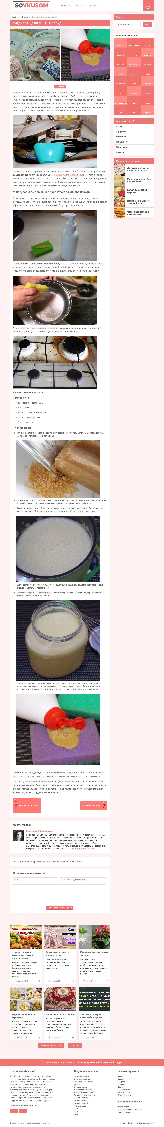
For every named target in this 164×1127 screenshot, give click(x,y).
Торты (76, 1114)
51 (107, 1037)
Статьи (25, 17)
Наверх (75, 1046)
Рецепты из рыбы (81, 1103)
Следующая (91, 805)
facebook (12, 1111)
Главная (15, 17)
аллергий (31, 103)
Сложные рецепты (125, 1112)
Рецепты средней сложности (130, 1109)
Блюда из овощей (81, 1076)
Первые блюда (124, 1092)
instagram (21, 1111)
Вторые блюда (124, 1090)
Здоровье (121, 131)
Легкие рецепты (124, 1107)
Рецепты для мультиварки (85, 1095)
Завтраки (121, 1082)
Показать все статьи (51, 1046)
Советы (60, 86)
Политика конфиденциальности (140, 1123)
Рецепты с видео (81, 1106)
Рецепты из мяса (81, 1101)
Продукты (121, 147)
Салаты (77, 1109)
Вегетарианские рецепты (84, 1082)
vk (16, 1111)
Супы (76, 1111)
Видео (119, 126)
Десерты (121, 1079)
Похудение (121, 142)
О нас (122, 1123)
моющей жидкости (41, 781)
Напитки (121, 1087)
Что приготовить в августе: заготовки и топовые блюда (22, 955)
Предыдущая (29, 805)
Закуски (121, 1084)
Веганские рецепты (82, 1079)
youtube (25, 1111)
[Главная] (31, 5)
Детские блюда (80, 1087)
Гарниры (121, 1076)
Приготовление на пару (84, 1092)
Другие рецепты (124, 1095)
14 (73, 1037)
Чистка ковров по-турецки (60, 1014)
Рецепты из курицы (82, 1098)
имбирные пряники (85, 848)
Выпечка (77, 1084)
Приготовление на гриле (84, 1090)
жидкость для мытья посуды (69, 175)
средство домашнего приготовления (39, 328)
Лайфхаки (121, 136)
